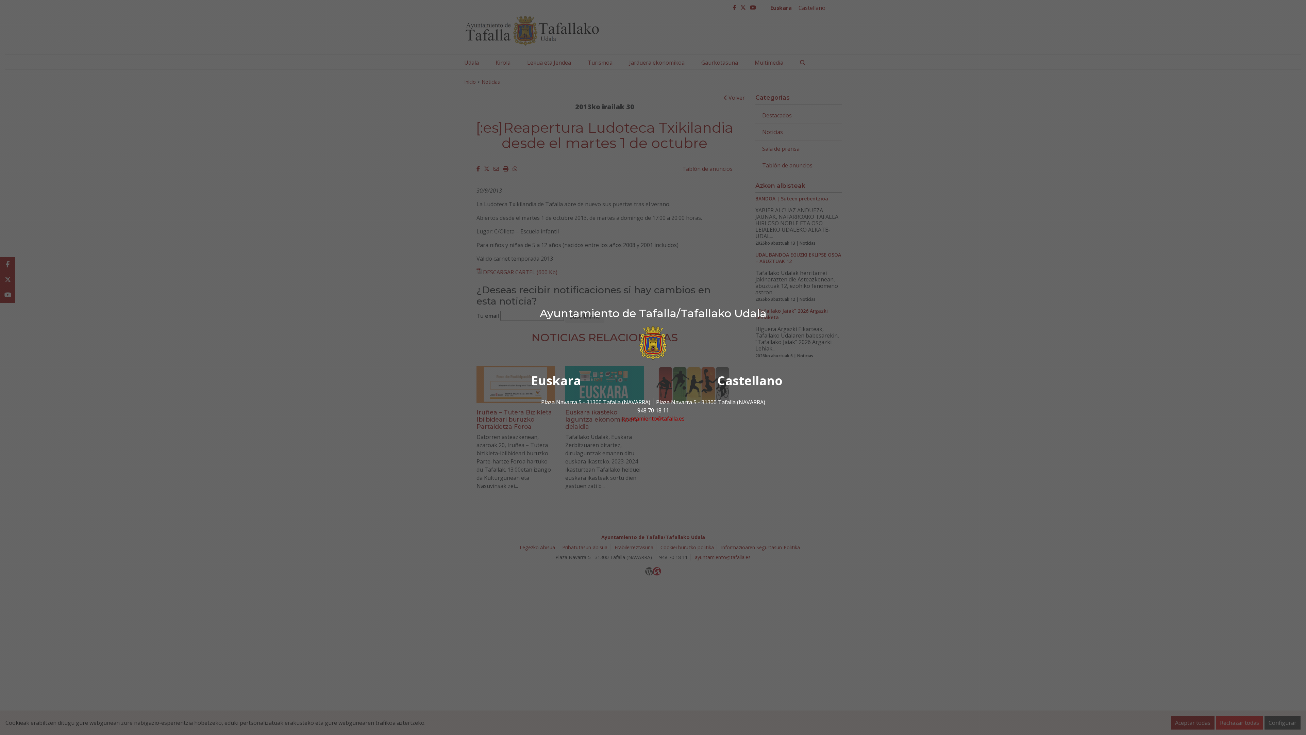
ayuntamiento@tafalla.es (653, 418)
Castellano (750, 380)
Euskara (556, 380)
